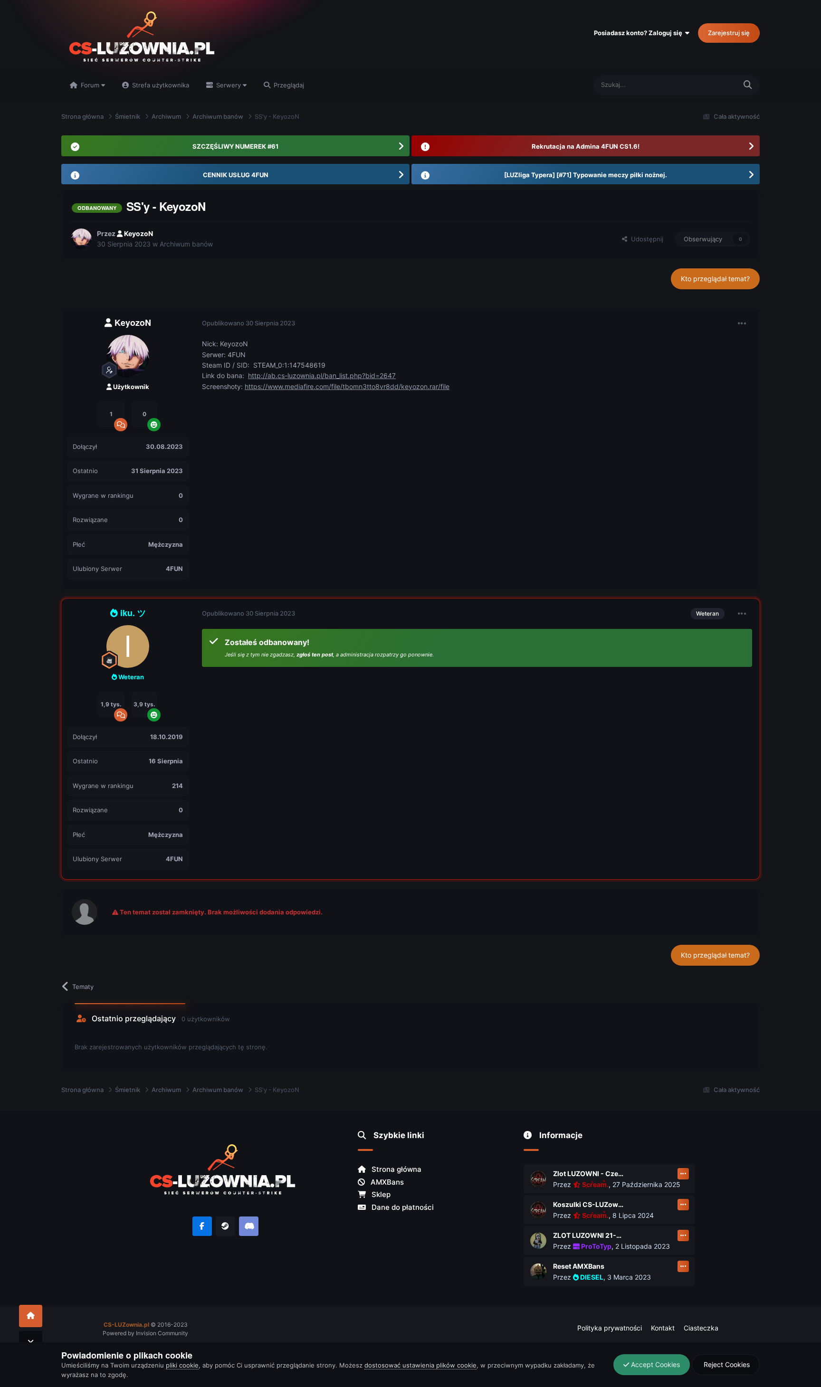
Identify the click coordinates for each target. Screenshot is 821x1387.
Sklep (380, 1194)
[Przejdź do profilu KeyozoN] (81, 238)
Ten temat (710, 84)
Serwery (228, 85)
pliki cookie (182, 1365)
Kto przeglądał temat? (715, 279)
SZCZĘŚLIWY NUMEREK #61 (235, 146)
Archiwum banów (186, 244)
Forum (90, 85)
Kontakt (663, 1328)
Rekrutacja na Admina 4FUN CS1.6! (586, 146)
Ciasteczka (701, 1328)
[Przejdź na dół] (30, 1342)
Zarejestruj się (729, 33)
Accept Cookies (654, 1364)
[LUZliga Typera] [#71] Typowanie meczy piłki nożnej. (585, 175)
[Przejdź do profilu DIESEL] (538, 1272)
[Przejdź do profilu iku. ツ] (127, 646)
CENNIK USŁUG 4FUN (235, 175)
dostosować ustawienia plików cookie (420, 1365)
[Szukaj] (748, 85)
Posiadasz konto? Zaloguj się (639, 33)
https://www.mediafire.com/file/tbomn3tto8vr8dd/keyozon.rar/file (347, 386)
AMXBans (386, 1182)
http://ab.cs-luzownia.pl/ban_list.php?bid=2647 (322, 375)
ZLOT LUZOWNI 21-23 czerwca (588, 1235)
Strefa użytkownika (159, 85)
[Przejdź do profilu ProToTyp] (538, 1241)
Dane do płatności (402, 1207)
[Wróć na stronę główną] (30, 1316)
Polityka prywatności (609, 1328)
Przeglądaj (288, 85)
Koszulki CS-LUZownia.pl (588, 1204)
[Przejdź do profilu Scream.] (538, 1179)
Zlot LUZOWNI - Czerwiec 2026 (588, 1173)
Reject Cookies (726, 1364)
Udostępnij (645, 239)
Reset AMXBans (578, 1266)
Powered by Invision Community (145, 1333)
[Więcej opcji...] (742, 323)
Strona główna (395, 1169)
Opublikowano (248, 323)
